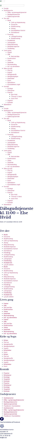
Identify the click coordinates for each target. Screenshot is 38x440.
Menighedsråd (11, 74)
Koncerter (14, 24)
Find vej (9, 70)
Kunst (9, 80)
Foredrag (10, 34)
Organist (10, 100)
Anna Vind (14, 98)
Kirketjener (10, 90)
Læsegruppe (11, 42)
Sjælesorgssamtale (13, 16)
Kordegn (10, 88)
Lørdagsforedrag (16, 36)
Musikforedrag (15, 26)
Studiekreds (11, 40)
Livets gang (7, 50)
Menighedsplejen (12, 76)
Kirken (6, 340)
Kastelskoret (15, 32)
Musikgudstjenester (13, 14)
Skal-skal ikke (15, 56)
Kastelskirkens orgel (13, 84)
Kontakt (6, 86)
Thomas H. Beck (16, 96)
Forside (6, 8)
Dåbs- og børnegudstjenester (16, 12)
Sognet (9, 72)
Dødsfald (10, 62)
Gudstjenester (8, 10)
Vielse (9, 60)
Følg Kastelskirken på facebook (10, 422)
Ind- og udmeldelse (13, 66)
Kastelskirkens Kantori (18, 30)
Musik (9, 20)
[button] (19, 107)
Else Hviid (14, 94)
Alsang (13, 28)
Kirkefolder (10, 78)
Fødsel (9, 52)
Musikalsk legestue (13, 46)
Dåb (8, 54)
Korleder (10, 102)
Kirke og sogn (8, 68)
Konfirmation (11, 58)
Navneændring (12, 64)
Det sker (6, 18)
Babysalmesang (12, 44)
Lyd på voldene (8, 265)
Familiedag (10, 48)
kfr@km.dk (3, 437)
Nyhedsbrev (11, 82)
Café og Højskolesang (18, 22)
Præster (10, 92)
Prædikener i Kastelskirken (12, 406)
